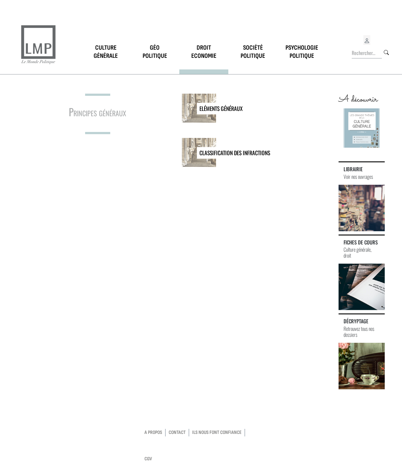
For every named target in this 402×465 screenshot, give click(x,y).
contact (177, 432)
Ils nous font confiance (217, 432)
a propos (153, 432)
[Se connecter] (366, 40)
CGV (148, 459)
